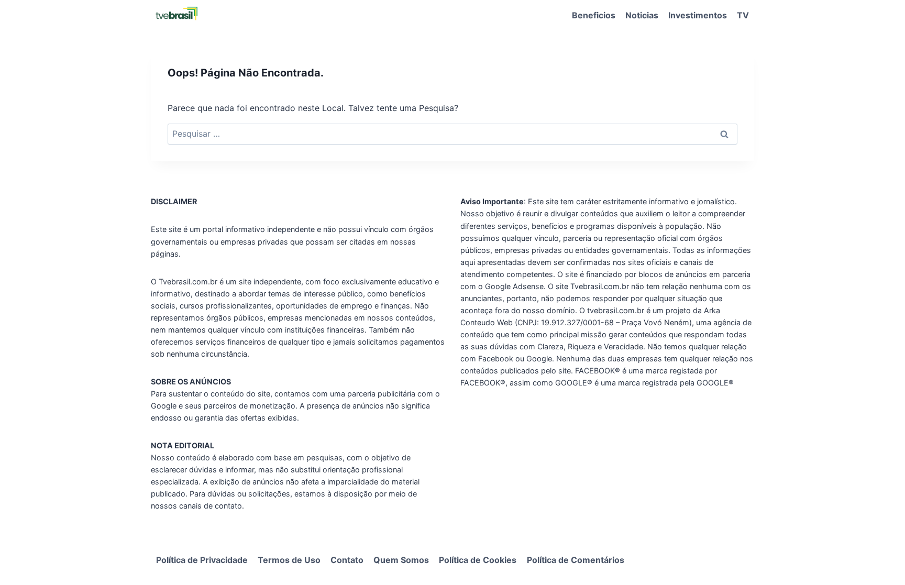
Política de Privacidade (202, 560)
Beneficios (593, 15)
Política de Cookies (477, 560)
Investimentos (697, 15)
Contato (346, 560)
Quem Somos (401, 560)
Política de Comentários (575, 560)
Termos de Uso (289, 560)
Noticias (641, 15)
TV (743, 15)
